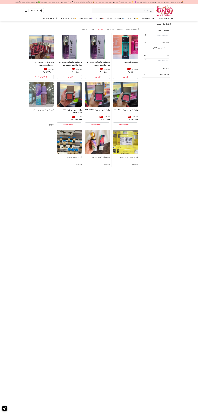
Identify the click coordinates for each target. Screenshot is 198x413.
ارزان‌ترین (92, 29)
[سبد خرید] (26, 10)
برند (168, 55)
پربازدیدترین (119, 29)
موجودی (166, 68)
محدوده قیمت (164, 74)
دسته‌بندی (165, 42)
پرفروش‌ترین (110, 29)
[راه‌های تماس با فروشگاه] (4, 408)
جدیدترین (101, 29)
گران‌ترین (84, 29)
